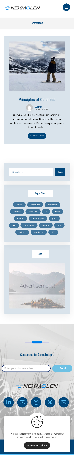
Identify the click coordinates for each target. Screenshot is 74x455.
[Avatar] (29, 107)
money (20, 218)
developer (52, 204)
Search (60, 172)
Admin (38, 107)
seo (13, 225)
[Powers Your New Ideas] (22, 8)
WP (53, 232)
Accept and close (37, 445)
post (54, 218)
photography (38, 218)
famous (17, 211)
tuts (59, 225)
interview (33, 211)
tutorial (46, 225)
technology (29, 225)
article (19, 204)
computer (35, 204)
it (46, 211)
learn (57, 211)
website (22, 232)
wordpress (38, 232)
